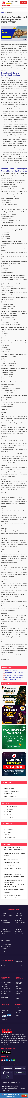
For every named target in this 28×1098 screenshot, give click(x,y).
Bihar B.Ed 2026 (19, 927)
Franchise (4, 1019)
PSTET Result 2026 (6, 944)
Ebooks (17, 1015)
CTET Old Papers (5, 922)
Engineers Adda (19, 965)
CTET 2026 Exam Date (9, 827)
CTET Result (4, 920)
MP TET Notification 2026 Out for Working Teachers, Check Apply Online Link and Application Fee (14, 891)
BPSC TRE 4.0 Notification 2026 (14, 675)
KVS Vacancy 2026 (6, 931)
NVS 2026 (3, 933)
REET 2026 (18, 929)
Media (3, 1012)
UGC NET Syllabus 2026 (9, 788)
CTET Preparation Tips (9, 837)
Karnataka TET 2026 (6, 946)
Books (16, 1017)
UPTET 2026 (18, 913)
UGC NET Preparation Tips (10, 796)
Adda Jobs (3, 965)
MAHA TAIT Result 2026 (5, 941)
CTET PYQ (6, 834)
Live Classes (18, 1010)
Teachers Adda (19, 959)
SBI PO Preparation (6, 982)
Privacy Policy (5, 1090)
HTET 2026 (4, 948)
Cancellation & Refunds (8, 1088)
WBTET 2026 (18, 931)
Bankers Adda (18, 961)
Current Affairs (4, 968)
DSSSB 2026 (4, 927)
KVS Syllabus (4, 951)
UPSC (17, 998)
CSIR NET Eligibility (8, 817)
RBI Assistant (4, 997)
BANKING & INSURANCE (19, 983)
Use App (24, 2)
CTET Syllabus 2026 (9, 829)
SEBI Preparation (5, 988)
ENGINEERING (20, 996)
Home (2, 12)
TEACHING (19, 991)
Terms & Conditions (20, 1088)
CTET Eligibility (7, 832)
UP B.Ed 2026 (4, 936)
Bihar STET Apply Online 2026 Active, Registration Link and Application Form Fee (14, 896)
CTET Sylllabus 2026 (6, 915)
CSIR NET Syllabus (8, 809)
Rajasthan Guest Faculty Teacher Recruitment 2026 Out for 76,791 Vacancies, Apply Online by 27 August (14, 864)
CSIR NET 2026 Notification (10, 806)
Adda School (18, 968)
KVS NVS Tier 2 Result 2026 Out (14, 677)
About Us (4, 1007)
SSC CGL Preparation (4, 994)
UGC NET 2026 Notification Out (11, 786)
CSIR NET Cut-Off (8, 814)
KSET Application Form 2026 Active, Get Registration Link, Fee (13, 881)
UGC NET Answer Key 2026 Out (14, 673)
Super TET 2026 (19, 933)
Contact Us (5, 1010)
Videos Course (18, 1012)
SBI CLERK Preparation (4, 985)
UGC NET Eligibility (8, 793)
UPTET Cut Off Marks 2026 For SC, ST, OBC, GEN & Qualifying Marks (13, 858)
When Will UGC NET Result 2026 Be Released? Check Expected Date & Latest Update (14, 876)
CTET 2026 (4, 913)
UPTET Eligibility (19, 918)
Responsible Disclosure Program (10, 1086)
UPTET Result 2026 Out (11, 670)
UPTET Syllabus (19, 915)
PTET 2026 (4, 929)
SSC (17, 986)
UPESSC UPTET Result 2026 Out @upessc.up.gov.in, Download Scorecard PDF (14, 849)
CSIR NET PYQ (7, 811)
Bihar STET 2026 (19, 936)
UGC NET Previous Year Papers (11, 791)
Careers (6, 1015)
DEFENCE (18, 993)
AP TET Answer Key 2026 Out (13, 679)
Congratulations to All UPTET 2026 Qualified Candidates (14, 854)
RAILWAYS (19, 988)
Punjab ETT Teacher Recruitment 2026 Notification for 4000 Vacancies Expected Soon (13, 870)
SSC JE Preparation (6, 991)
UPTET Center (18, 920)
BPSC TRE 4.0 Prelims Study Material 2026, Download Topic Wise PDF (14, 885)
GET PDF (24, 1095)
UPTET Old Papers (20, 922)
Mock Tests (18, 1007)
